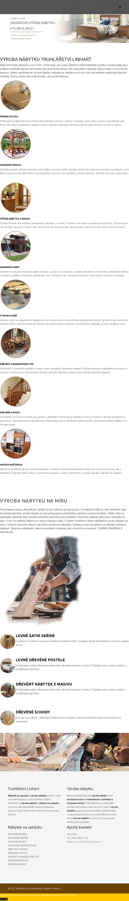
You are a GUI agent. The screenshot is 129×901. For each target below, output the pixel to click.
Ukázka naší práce (11, 464)
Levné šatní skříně (35, 636)
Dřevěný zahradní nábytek (17, 364)
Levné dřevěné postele (40, 660)
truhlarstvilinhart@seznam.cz (87, 842)
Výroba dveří (8, 315)
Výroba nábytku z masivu (15, 219)
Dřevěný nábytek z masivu (44, 684)
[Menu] (119, 7)
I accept (4, 899)
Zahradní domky (10, 267)
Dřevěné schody (10, 412)
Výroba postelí (9, 116)
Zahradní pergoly (10, 165)
